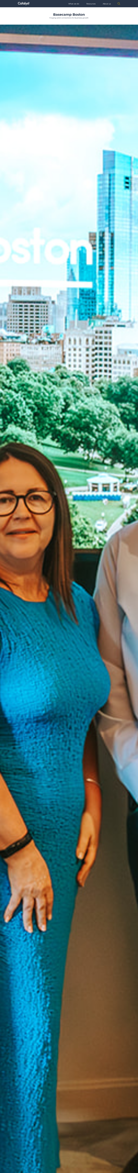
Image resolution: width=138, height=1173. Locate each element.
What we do (73, 4)
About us (107, 4)
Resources (91, 4)
